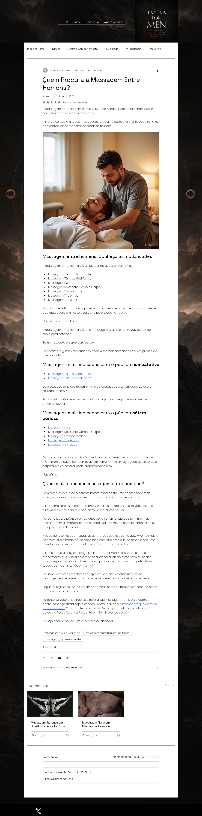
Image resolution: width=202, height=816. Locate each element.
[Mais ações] (157, 70)
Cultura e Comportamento (82, 48)
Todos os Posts (36, 48)
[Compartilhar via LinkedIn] (59, 657)
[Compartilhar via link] (67, 657)
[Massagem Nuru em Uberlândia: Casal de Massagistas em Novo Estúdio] (101, 704)
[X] (38, 811)
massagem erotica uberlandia (62, 633)
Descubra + (154, 48)
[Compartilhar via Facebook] (44, 657)
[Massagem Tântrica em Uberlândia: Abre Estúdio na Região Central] (50, 704)
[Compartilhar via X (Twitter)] (51, 657)
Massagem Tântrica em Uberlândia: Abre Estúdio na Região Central (48, 724)
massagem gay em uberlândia (63, 639)
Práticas (55, 48)
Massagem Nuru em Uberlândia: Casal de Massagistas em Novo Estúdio (97, 724)
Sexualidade (111, 48)
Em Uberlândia (133, 48)
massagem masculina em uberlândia (107, 633)
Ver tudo (170, 685)
